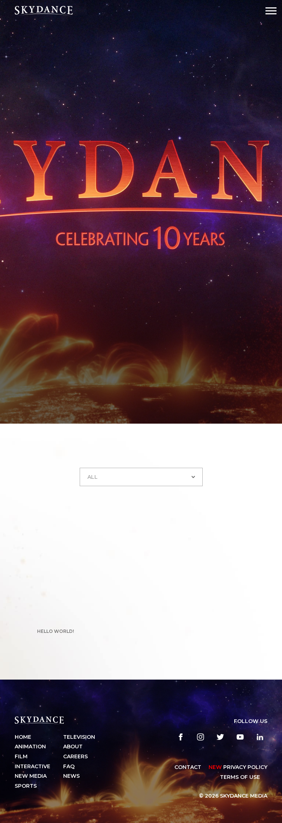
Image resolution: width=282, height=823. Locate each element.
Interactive (32, 766)
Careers (75, 756)
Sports (26, 786)
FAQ (69, 766)
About (73, 746)
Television (79, 737)
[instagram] (200, 737)
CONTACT (187, 767)
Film (21, 756)
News (71, 776)
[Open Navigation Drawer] (271, 11)
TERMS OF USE (240, 777)
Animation (30, 746)
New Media (31, 776)
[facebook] (180, 737)
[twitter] (220, 737)
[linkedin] (260, 737)
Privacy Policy (238, 767)
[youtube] (240, 737)
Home (23, 737)
